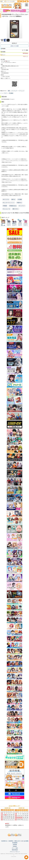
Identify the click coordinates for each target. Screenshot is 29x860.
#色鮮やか (19, 202)
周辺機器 (11, 93)
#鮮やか (13, 199)
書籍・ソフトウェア (12, 90)
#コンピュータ (6, 209)
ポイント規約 (15, 848)
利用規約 (15, 846)
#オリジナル (6, 199)
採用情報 (15, 844)
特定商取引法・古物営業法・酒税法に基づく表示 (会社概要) (14, 841)
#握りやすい (16, 209)
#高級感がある (12, 205)
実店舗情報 (14, 842)
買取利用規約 (15, 849)
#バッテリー (22, 205)
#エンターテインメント (8, 202)
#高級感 (5, 205)
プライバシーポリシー (15, 851)
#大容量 (20, 199)
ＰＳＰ (5, 93)
